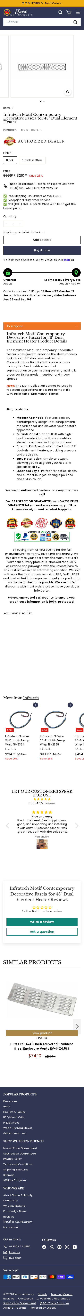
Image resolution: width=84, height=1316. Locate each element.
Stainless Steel (32, 160)
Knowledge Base (14, 1211)
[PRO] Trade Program (17, 1222)
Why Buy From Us (14, 1206)
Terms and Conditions (18, 1164)
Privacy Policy (12, 1159)
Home (7, 108)
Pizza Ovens (11, 1123)
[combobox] (42, 22)
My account (11, 1227)
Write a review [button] (42, 922)
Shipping (8, 232)
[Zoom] (67, 92)
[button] (42, 326)
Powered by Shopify (43, 1308)
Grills (6, 1106)
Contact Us (10, 1200)
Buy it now (42, 250)
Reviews (8, 1217)
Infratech (10, 130)
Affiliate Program (14, 1180)
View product (42, 1033)
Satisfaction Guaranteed (19, 1153)
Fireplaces (10, 1101)
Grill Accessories (14, 1133)
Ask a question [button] (42, 931)
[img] (42, 799)
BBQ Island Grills (14, 1117)
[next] (77, 1027)
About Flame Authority (17, 1195)
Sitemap (8, 1175)
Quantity (10, 216)
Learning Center (61, 1294)
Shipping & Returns (15, 1169)
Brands (42, 1294)
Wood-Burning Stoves (18, 1128)
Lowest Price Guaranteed (20, 1148)
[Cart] (68, 12)
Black (10, 160)
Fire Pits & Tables (14, 1112)
